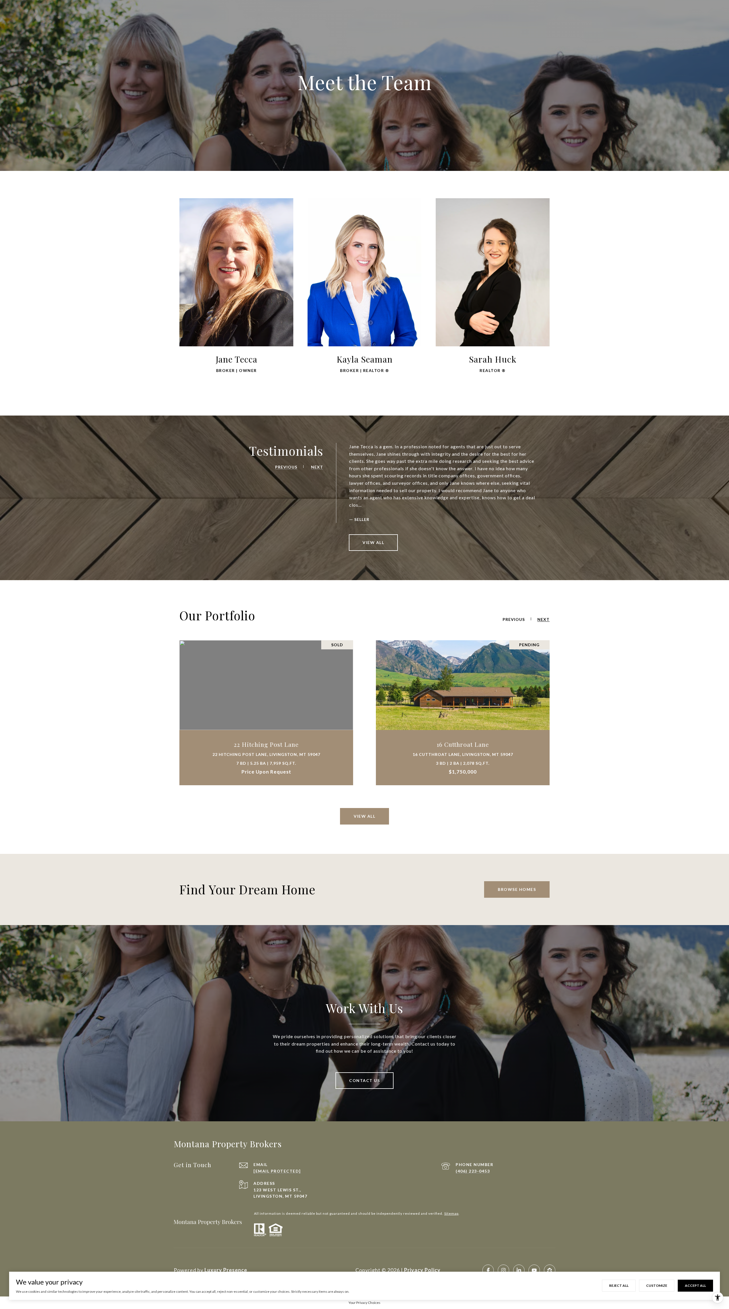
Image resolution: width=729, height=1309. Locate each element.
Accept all (695, 1285)
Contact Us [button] (364, 1080)
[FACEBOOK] (488, 1270)
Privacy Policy (422, 1270)
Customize (656, 1285)
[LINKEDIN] (519, 1270)
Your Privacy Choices (364, 1302)
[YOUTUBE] (534, 1270)
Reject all (618, 1285)
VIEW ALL (373, 542)
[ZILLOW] (549, 1270)
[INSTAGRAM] (503, 1270)
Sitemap (451, 1213)
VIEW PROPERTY (266, 712)
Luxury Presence (225, 1270)
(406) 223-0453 (473, 1171)
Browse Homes (517, 889)
